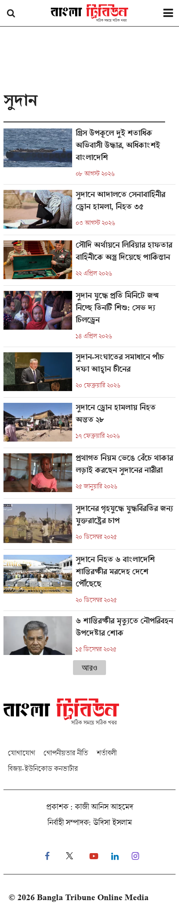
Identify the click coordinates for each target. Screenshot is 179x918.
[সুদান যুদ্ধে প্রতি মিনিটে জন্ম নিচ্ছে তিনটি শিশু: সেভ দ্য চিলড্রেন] (89, 319)
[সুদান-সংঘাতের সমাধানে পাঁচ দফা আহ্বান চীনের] (89, 374)
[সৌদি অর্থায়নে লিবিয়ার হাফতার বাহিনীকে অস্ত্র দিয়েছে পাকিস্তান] (89, 262)
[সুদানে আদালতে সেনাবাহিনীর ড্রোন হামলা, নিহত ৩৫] (89, 212)
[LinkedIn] (115, 856)
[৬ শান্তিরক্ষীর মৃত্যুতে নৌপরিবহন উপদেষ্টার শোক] (89, 635)
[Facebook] (47, 856)
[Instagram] (135, 856)
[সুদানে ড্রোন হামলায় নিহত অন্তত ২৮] (89, 425)
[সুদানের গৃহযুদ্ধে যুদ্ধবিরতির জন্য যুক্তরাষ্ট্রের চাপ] (89, 526)
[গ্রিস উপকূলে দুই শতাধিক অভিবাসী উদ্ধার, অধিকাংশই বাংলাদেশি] (89, 156)
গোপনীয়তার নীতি (65, 753)
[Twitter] (69, 856)
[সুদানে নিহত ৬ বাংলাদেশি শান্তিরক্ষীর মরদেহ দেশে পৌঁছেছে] (89, 583)
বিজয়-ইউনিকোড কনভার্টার (43, 768)
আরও (89, 667)
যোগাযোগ (21, 753)
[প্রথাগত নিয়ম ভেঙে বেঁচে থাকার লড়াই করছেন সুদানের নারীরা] (89, 475)
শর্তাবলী (106, 753)
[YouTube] (94, 856)
